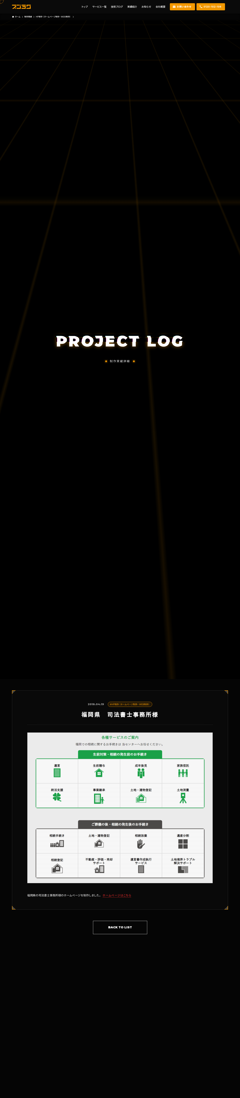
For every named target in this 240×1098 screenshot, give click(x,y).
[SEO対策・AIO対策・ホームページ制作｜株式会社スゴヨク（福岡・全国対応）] (21, 7)
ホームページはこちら (117, 895)
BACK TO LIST (120, 927)
